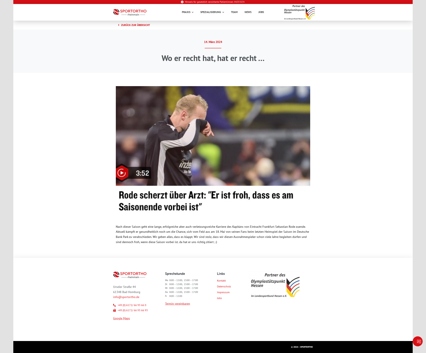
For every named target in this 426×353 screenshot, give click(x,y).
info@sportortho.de (126, 297)
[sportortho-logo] (129, 10)
